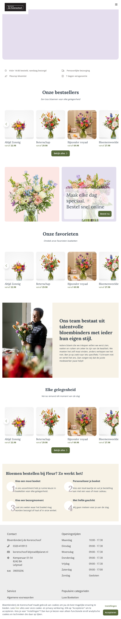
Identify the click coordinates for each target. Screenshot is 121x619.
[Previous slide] (6, 124)
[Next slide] (115, 124)
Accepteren (110, 612)
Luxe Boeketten (70, 597)
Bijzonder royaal (78, 142)
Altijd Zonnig (13, 142)
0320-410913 (20, 546)
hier (17, 608)
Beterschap (43, 142)
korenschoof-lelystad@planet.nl (30, 552)
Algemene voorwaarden (20, 597)
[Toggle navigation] (116, 4)
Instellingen (111, 606)
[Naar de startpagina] (15, 7)
